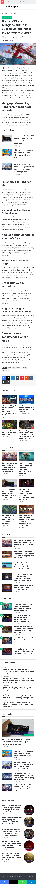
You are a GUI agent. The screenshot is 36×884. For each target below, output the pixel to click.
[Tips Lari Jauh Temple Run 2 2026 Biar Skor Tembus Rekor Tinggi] (9, 424)
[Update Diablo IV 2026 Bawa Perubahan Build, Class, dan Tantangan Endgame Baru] (7, 651)
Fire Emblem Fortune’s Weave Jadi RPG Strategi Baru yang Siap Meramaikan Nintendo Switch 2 (9, 467)
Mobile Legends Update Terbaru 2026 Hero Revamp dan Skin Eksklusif (26, 408)
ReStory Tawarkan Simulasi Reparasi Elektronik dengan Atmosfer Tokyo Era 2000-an (24, 587)
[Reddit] (27, 378)
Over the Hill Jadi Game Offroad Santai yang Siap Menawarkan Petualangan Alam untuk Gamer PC (23, 566)
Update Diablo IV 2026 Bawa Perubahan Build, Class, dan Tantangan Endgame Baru (24, 651)
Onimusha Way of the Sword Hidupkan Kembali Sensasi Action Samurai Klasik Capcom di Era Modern (11, 833)
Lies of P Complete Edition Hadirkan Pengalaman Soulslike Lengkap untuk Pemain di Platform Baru (23, 577)
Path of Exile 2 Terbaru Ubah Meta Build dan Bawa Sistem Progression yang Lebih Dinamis (24, 641)
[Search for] (34, 7)
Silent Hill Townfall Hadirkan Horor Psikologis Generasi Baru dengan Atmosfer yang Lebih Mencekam (26, 494)
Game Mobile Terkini (21, 367)
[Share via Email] (4, 382)
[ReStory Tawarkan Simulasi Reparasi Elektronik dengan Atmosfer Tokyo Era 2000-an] (7, 588)
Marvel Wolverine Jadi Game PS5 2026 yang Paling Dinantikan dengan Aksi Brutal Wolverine (12, 821)
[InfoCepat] (12, 6)
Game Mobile (12, 13)
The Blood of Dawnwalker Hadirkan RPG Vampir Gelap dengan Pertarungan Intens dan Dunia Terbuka (11, 844)
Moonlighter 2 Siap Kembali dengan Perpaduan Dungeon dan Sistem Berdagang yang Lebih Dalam (26, 521)
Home (5, 13)
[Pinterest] (22, 378)
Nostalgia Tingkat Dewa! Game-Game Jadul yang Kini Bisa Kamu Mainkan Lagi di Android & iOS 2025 (26, 434)
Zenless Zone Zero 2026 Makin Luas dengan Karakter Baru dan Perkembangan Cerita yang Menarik (24, 765)
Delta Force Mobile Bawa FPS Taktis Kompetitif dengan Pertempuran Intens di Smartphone (9, 493)
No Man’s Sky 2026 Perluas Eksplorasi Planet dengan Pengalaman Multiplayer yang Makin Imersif (25, 468)
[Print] (8, 382)
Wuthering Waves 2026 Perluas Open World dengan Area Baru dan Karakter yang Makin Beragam (24, 777)
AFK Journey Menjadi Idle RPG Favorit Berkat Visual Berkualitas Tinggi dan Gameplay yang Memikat (9, 410)
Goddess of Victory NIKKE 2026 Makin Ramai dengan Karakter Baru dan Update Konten (23, 788)
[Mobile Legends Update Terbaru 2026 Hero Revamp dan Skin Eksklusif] (27, 399)
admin (6, 37)
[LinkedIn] (13, 378)
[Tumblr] (17, 378)
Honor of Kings (6, 370)
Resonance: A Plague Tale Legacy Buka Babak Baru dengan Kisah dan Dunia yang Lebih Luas (12, 856)
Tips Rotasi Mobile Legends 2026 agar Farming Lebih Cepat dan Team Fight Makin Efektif (9, 520)
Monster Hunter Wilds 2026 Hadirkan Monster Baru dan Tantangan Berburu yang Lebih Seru (23, 630)
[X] (8, 378)
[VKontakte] (31, 378)
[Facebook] (4, 378)
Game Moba (11, 367)
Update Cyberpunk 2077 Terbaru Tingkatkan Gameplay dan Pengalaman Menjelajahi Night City (23, 618)
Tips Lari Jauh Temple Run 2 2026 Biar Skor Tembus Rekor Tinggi (9, 432)
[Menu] (2, 7)
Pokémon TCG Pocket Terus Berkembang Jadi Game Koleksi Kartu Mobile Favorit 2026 (23, 754)
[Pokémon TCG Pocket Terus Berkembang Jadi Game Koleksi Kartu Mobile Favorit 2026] (7, 152)
